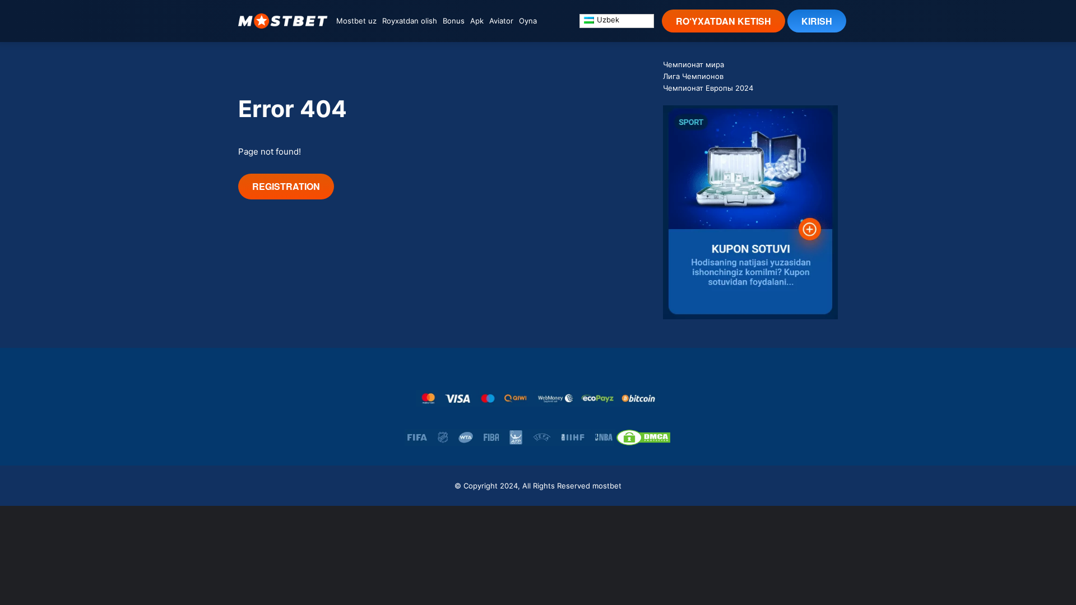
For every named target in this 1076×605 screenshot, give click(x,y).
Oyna (528, 20)
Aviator (501, 20)
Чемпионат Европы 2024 (708, 87)
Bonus (454, 20)
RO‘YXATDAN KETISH (723, 21)
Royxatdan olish (409, 20)
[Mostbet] (283, 21)
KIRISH (816, 21)
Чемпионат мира (693, 64)
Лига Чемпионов (693, 76)
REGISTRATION (286, 186)
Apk (477, 20)
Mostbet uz (356, 20)
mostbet (607, 485)
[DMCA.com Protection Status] (643, 437)
